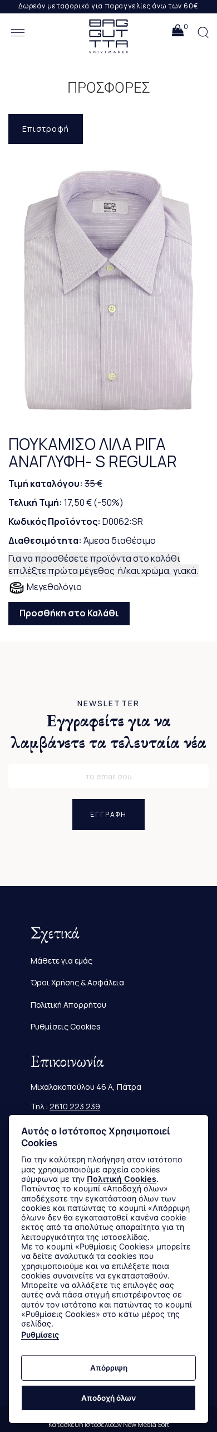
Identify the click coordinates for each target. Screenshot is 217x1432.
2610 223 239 (75, 1106)
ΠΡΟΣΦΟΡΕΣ (108, 87)
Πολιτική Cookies (121, 1179)
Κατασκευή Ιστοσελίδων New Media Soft (108, 1424)
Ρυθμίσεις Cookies (66, 1026)
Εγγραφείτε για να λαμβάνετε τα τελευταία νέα (108, 731)
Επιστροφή (45, 128)
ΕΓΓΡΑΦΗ (108, 814)
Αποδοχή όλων (108, 1397)
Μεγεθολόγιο (53, 587)
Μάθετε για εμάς (61, 960)
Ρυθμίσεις (40, 1334)
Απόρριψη (108, 1367)
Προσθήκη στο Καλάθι (69, 613)
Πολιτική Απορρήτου (68, 1004)
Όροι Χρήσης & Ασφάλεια (77, 982)
